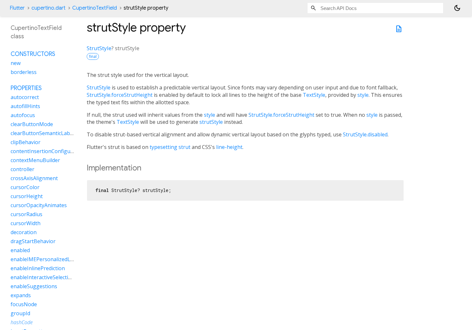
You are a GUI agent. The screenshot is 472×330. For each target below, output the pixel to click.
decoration (24, 232)
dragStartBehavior (33, 241)
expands (21, 295)
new (16, 63)
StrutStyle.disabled (365, 134)
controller (22, 169)
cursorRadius (26, 214)
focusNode (24, 304)
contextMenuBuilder (35, 160)
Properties (26, 88)
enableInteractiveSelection (42, 277)
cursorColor (25, 187)
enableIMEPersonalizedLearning (50, 259)
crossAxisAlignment (34, 178)
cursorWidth (25, 223)
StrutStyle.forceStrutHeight (120, 94)
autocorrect (25, 97)
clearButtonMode (32, 124)
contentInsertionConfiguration (48, 151)
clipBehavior (25, 142)
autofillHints (25, 106)
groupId (20, 313)
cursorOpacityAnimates (39, 205)
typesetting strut (170, 147)
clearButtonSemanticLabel (42, 133)
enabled (20, 250)
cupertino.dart (48, 8)
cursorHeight (27, 196)
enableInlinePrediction (38, 268)
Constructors (33, 54)
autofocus (23, 115)
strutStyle (211, 121)
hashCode (22, 322)
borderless (24, 72)
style (363, 94)
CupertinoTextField (94, 8)
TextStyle (314, 94)
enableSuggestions (34, 286)
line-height (229, 147)
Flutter (17, 8)
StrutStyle (99, 48)
